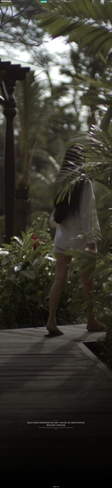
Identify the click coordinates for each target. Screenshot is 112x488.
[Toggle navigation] (107, 1)
